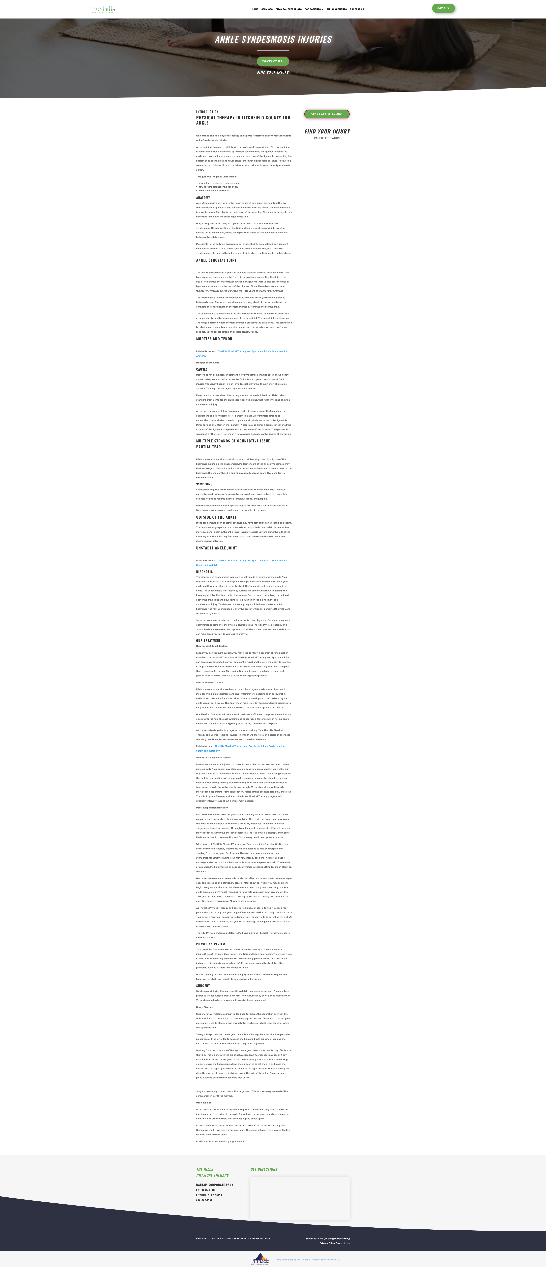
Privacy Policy (327, 1243)
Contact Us (357, 9)
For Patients (313, 9)
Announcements (337, 9)
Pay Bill (443, 8)
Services (267, 9)
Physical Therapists (289, 9)
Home (255, 9)
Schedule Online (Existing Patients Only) (328, 1238)
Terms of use (343, 1243)
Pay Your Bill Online (326, 114)
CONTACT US (272, 61)
